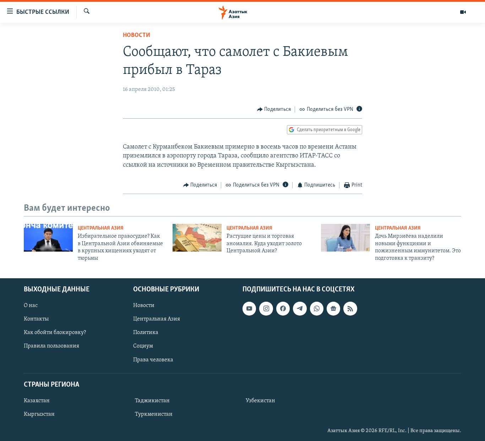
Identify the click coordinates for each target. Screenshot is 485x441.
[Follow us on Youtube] (249, 308)
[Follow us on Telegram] (299, 308)
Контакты (36, 319)
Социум (143, 346)
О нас (31, 305)
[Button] (274, 109)
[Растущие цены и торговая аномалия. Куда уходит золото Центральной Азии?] (197, 238)
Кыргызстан (39, 414)
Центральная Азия (101, 228)
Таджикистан (152, 401)
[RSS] (350, 308)
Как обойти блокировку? (55, 332)
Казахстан (37, 401)
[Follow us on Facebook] (283, 308)
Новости (136, 35)
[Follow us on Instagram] (266, 308)
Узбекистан (260, 401)
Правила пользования (51, 346)
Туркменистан (154, 414)
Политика (145, 332)
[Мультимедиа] (463, 12)
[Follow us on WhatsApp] (316, 308)
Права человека (153, 359)
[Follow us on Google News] (333, 308)
